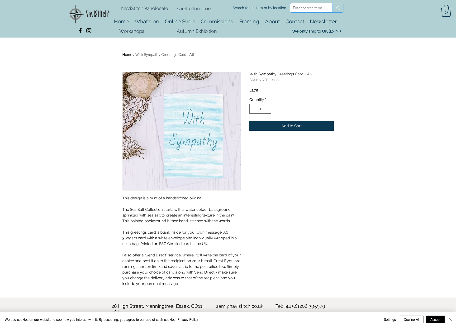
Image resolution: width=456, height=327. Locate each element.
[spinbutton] (260, 108)
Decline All (411, 319)
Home (127, 55)
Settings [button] (390, 319)
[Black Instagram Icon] (89, 30)
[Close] (450, 319)
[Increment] (267, 108)
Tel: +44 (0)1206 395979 (300, 306)
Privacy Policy (187, 319)
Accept (435, 319)
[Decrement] (253, 108)
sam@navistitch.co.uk (239, 306)
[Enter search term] (337, 7)
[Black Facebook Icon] (80, 30)
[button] (446, 11)
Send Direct (204, 272)
